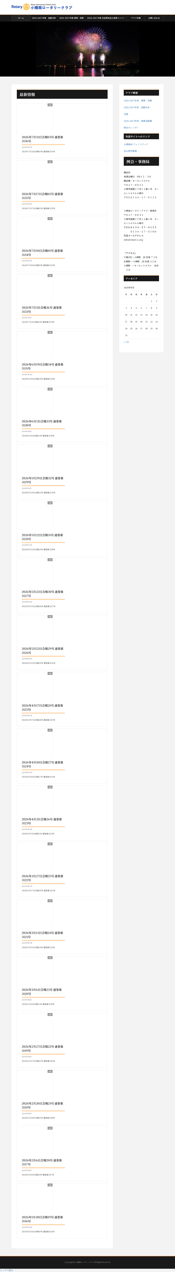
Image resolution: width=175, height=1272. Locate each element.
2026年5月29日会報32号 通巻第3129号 (42, 480)
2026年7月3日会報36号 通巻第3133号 (42, 309)
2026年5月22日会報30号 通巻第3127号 (42, 594)
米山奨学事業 (130, 151)
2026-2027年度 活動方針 (137, 107)
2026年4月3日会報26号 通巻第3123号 (42, 821)
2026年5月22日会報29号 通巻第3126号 (42, 650)
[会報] (28, 116)
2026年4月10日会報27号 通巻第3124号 (42, 764)
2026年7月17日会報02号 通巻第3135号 (42, 196)
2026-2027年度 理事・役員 (138, 100)
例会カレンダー (131, 127)
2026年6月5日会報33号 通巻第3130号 (42, 423)
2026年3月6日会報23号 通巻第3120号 (42, 992)
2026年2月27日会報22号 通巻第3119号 (42, 1048)
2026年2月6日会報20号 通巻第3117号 (42, 1162)
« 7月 (126, 342)
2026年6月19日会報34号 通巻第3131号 (42, 366)
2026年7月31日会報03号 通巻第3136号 (42, 139)
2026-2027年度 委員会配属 (138, 120)
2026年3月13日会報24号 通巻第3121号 (42, 935)
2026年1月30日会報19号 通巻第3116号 (42, 1219)
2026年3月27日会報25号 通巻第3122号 (42, 878)
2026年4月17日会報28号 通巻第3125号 (42, 707)
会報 (126, 114)
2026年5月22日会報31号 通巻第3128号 (42, 537)
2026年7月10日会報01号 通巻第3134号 (42, 253)
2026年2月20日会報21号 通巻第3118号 (42, 1105)
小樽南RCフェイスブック (136, 144)
